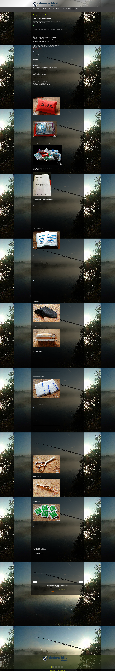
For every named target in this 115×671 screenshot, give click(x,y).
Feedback (59, 663)
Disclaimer (56, 663)
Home (49, 663)
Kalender (65, 663)
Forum (63, 663)
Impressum (52, 663)
